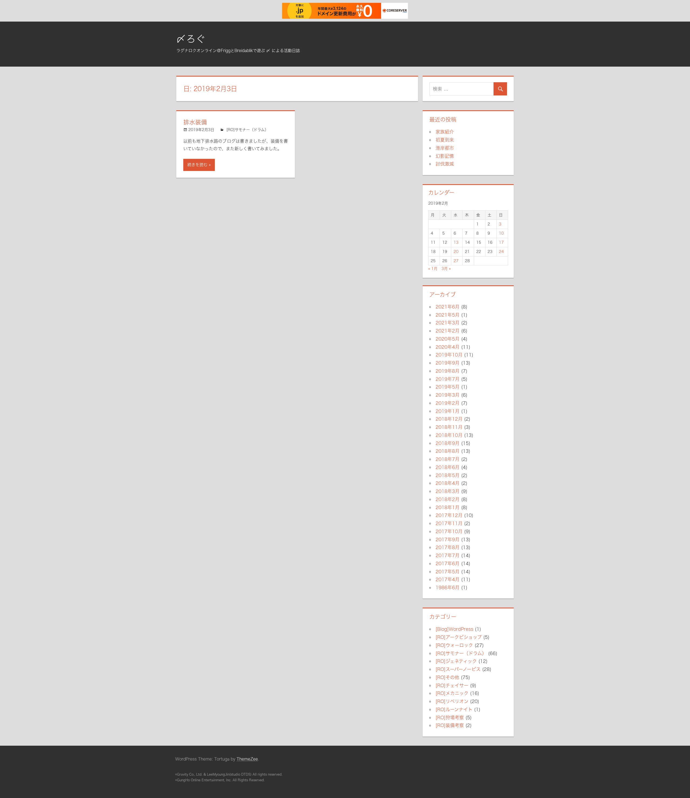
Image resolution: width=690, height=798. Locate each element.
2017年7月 (448, 555)
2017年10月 (449, 531)
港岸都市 (445, 148)
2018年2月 (448, 499)
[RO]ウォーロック (454, 645)
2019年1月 (448, 411)
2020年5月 (448, 339)
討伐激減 (445, 164)
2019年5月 (448, 387)
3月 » (446, 268)
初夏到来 (445, 140)
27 (456, 261)
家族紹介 (445, 131)
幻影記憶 (445, 156)
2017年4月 (448, 579)
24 (501, 252)
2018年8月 (448, 451)
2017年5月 (448, 571)
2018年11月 (449, 427)
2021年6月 (448, 306)
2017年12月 (449, 515)
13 (456, 242)
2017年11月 (449, 523)
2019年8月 (448, 371)
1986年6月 (448, 587)
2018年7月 (448, 459)
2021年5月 (448, 315)
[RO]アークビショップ (459, 637)
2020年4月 (448, 347)
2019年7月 (448, 379)
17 (501, 242)
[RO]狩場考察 (450, 717)
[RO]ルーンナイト (454, 709)
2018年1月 (448, 507)
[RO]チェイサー (452, 685)
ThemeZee (247, 759)
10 (501, 233)
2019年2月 (448, 403)
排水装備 (195, 122)
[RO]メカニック (452, 693)
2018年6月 (448, 467)
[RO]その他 (447, 677)
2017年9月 (448, 539)
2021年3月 (448, 322)
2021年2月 (448, 330)
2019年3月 (448, 395)
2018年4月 (448, 483)
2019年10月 (449, 354)
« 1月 (432, 268)
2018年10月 (449, 435)
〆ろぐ (190, 39)
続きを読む (197, 165)
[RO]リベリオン (452, 701)
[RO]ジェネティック (456, 661)
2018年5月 (448, 475)
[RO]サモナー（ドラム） (247, 130)
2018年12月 (449, 419)
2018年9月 (448, 443)
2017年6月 (448, 563)
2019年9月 (448, 363)
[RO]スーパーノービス (458, 669)
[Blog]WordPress (454, 629)
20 (456, 252)
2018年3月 (448, 491)
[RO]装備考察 (450, 725)
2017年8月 (448, 547)
